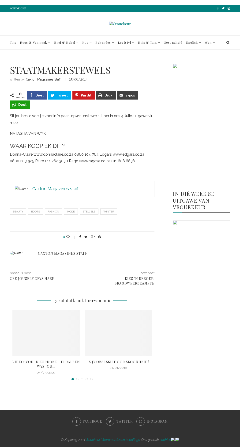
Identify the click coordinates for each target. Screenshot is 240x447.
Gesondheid (173, 42)
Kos (85, 42)
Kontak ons (18, 8)
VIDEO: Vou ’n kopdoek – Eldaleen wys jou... (46, 364)
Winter (108, 211)
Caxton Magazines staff (43, 79)
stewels (89, 211)
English (192, 42)
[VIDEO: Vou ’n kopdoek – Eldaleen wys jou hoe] (46, 332)
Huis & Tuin (147, 42)
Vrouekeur (92, 440)
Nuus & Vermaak (33, 42)
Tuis (13, 42)
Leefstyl (124, 42)
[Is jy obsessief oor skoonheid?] (118, 332)
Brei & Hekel (64, 42)
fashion (53, 211)
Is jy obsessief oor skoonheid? (118, 362)
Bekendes (103, 42)
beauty (18, 211)
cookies (165, 440)
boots (35, 211)
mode (71, 211)
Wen (208, 42)
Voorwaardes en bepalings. (121, 440)
